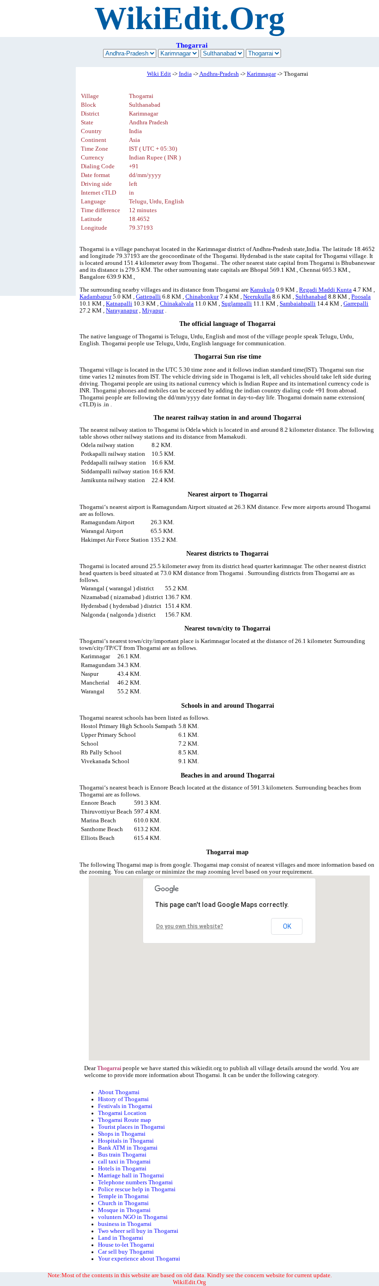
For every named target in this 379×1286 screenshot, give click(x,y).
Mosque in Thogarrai (124, 1210)
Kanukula (262, 290)
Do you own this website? (189, 926)
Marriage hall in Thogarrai (131, 1175)
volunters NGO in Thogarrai (133, 1217)
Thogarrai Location (122, 1113)
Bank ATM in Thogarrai (128, 1148)
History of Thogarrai (123, 1099)
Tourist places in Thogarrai (131, 1127)
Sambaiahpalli (298, 303)
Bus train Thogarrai (122, 1154)
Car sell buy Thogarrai (126, 1252)
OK (287, 926)
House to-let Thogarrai (126, 1245)
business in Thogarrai (125, 1224)
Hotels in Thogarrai (122, 1168)
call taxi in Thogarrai (124, 1161)
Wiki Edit (159, 74)
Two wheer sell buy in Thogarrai (138, 1231)
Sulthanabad (311, 297)
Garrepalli (355, 303)
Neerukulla (257, 297)
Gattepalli (148, 297)
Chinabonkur (202, 297)
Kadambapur (95, 297)
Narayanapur (122, 310)
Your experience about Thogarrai (139, 1258)
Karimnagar (261, 74)
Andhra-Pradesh (219, 74)
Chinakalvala (177, 303)
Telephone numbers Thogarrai (135, 1182)
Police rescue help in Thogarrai (137, 1189)
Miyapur (153, 310)
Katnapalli (119, 303)
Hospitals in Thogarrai (126, 1141)
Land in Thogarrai (120, 1238)
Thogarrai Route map (124, 1120)
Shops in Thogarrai (122, 1134)
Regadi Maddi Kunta (325, 290)
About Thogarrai (119, 1092)
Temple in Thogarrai (123, 1196)
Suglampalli (236, 303)
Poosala (361, 297)
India (185, 74)
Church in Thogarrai (123, 1203)
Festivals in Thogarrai (125, 1106)
